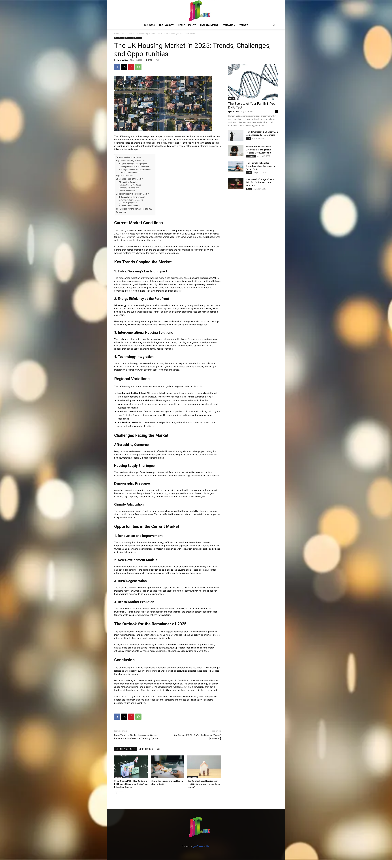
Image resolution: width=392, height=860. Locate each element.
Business (149, 25)
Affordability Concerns (128, 182)
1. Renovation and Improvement (132, 197)
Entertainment (209, 25)
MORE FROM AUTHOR (149, 749)
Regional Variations (125, 175)
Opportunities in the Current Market (132, 194)
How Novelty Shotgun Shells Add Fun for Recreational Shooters (260, 182)
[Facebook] (117, 67)
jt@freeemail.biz (202, 846)
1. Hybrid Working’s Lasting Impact (133, 164)
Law (248, 138)
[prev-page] (116, 793)
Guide (249, 189)
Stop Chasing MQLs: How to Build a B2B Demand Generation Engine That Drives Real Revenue (131, 784)
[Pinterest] (131, 67)
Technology (166, 25)
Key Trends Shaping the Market (130, 160)
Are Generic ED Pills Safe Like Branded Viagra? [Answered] (197, 737)
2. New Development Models (131, 200)
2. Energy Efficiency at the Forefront (134, 167)
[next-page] (121, 793)
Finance (138, 38)
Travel (249, 172)
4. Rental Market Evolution (130, 206)
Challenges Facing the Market (129, 179)
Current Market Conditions (128, 157)
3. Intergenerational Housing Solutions (135, 170)
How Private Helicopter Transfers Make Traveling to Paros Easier (260, 166)
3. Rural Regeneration (128, 203)
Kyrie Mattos (122, 60)
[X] (124, 67)
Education (228, 25)
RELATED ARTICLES (125, 749)
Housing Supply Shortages (130, 185)
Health (231, 98)
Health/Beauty (187, 25)
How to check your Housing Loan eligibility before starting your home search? (203, 784)
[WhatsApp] (138, 67)
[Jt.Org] (196, 10)
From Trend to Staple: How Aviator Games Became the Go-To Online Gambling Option (136, 737)
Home (116, 33)
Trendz (243, 25)
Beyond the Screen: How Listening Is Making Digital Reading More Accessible (258, 149)
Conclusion (121, 212)
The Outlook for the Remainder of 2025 (134, 209)
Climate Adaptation (127, 191)
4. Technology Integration (129, 172)
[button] (274, 25)
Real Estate (127, 33)
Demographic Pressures (129, 188)
